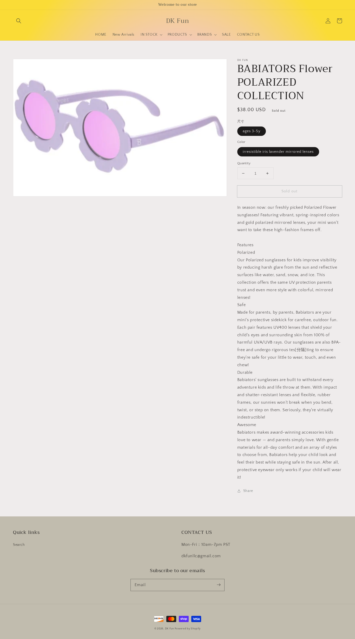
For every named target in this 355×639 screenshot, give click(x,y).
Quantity (244, 163)
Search (19, 545)
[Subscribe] (218, 585)
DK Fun (169, 628)
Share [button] (248, 491)
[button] (18, 21)
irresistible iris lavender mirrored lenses (278, 152)
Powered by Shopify (188, 628)
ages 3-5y (251, 131)
